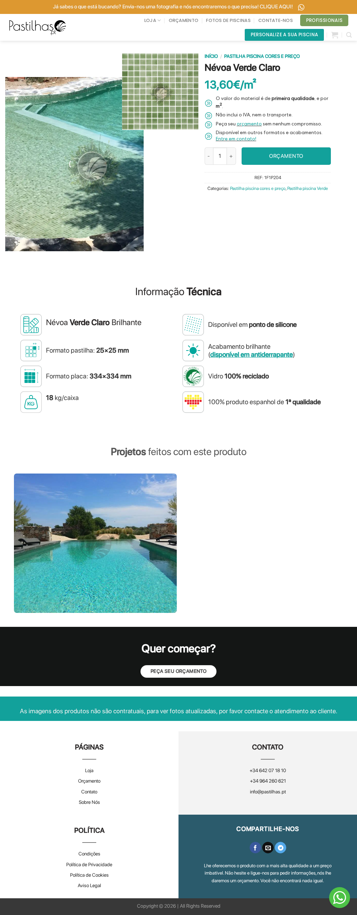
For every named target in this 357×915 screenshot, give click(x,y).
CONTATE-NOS (275, 20)
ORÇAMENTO (183, 20)
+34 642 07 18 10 (268, 770)
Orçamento (89, 781)
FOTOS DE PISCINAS (228, 20)
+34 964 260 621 (268, 781)
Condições (89, 853)
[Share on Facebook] (255, 848)
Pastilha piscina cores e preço (262, 56)
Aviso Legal (89, 885)
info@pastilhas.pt (268, 791)
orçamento (249, 124)
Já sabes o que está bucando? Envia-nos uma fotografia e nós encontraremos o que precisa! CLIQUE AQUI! (173, 6)
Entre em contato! (236, 139)
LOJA (150, 20)
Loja (89, 770)
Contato (89, 791)
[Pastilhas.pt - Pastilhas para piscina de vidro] (37, 27)
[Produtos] (334, 35)
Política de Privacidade (89, 864)
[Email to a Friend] (268, 848)
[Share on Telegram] (280, 848)
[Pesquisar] (349, 35)
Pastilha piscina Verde (307, 188)
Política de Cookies (89, 875)
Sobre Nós (89, 802)
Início (211, 56)
